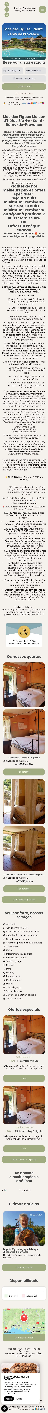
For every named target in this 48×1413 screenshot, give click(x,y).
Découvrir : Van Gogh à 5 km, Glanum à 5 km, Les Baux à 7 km (27, 377)
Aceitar (9, 1399)
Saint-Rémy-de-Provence (22, 252)
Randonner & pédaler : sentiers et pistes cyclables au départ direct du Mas (26, 385)
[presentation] (7, 54)
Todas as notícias (24, 1267)
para (28, 71)
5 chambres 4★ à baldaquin (31, 299)
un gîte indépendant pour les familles (31, 302)
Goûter (12, 308)
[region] (20, 1383)
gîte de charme (17, 280)
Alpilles (37, 250)
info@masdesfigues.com (24, 503)
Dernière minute (24, 1060)
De (8, 71)
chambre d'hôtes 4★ (12, 278)
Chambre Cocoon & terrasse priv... (24, 874)
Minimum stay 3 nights (24, 1131)
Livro (24, 1078)
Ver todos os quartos (24, 899)
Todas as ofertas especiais (24, 1159)
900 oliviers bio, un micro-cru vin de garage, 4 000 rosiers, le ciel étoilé (27, 370)
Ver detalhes (24, 772)
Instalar (19, 1399)
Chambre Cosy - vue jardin (24, 757)
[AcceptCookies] (4, 1408)
